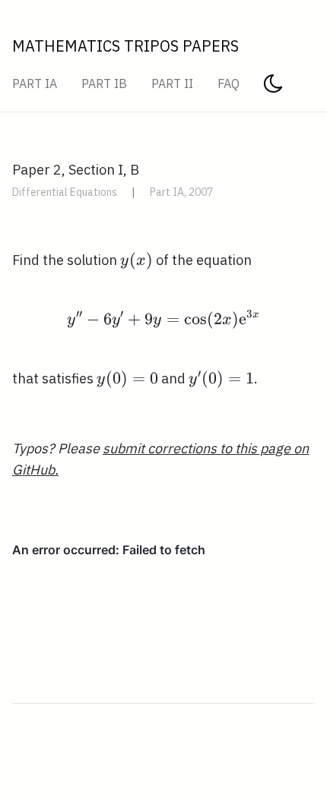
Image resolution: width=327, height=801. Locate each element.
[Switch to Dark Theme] (273, 88)
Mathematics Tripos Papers (125, 46)
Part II (172, 83)
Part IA (34, 83)
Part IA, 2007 (181, 192)
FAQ (228, 83)
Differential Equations (64, 192)
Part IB (104, 83)
